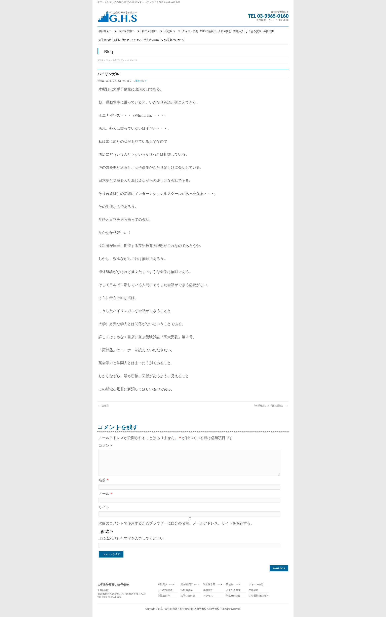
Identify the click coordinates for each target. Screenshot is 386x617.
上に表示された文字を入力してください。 (133, 538)
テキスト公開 (256, 584)
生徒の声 (253, 590)
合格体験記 (187, 590)
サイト (104, 507)
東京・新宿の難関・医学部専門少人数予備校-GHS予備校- (189, 608)
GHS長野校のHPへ (259, 595)
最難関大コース (166, 584)
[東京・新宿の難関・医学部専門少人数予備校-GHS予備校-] (118, 18)
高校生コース (233, 584)
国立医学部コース (190, 584)
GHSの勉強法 (165, 590)
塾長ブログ (118, 60)
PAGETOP (279, 568)
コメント (106, 446)
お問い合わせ (188, 595)
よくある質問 (233, 590)
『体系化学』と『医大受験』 (270, 405)
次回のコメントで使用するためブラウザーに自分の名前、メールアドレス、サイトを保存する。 (176, 523)
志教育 (103, 405)
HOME (100, 60)
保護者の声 (164, 595)
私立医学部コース (213, 584)
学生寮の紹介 (233, 595)
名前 (104, 480)
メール (105, 494)
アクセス (208, 595)
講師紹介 (208, 590)
